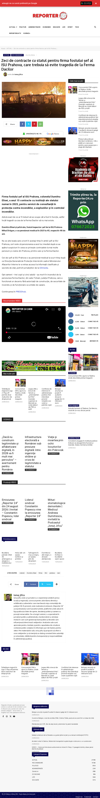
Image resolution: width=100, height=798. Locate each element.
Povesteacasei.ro (9, 539)
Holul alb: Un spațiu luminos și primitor (20, 556)
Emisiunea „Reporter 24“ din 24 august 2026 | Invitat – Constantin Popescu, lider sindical (10, 509)
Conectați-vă (93, 321)
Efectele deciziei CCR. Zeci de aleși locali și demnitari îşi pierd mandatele (55, 724)
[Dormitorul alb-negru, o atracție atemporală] (47, 547)
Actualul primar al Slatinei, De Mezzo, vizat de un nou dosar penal (82, 409)
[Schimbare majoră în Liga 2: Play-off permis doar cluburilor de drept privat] (7, 382)
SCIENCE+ (26, 33)
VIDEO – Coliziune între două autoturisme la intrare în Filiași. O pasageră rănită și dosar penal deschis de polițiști (62, 748)
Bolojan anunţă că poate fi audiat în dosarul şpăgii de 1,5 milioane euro (59, 396)
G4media (44, 268)
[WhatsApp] (40, 124)
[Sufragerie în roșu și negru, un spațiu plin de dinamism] (33, 547)
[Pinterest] (34, 124)
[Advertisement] (50, 42)
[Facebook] (22, 124)
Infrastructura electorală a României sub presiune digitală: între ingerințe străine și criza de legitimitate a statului (33, 451)
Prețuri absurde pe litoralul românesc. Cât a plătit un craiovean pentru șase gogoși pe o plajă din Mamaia (88, 143)
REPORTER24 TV (15, 33)
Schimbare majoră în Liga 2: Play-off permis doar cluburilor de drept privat (7, 394)
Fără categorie (73, 405)
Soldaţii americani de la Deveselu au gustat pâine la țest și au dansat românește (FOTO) (60, 735)
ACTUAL (12, 27)
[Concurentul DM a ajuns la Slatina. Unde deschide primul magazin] (20, 382)
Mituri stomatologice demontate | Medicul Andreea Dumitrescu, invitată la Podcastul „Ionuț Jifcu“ (56, 512)
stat (58, 573)
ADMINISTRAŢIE (34, 27)
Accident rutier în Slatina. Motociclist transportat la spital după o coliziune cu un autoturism (61, 741)
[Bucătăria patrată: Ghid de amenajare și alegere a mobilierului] (7, 547)
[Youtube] (14, 716)
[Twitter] (28, 124)
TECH (77, 27)
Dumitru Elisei (31, 573)
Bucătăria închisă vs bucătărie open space (59, 556)
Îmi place (94, 315)
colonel (22, 573)
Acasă (3, 48)
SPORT (70, 27)
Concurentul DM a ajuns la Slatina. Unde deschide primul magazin (20, 394)
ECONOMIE (47, 27)
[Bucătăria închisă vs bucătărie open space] (60, 547)
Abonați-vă (94, 341)
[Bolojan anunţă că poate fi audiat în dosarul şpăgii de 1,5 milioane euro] (60, 382)
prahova (52, 573)
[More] (56, 584)
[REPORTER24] (50, 15)
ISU (46, 573)
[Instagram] (7, 716)
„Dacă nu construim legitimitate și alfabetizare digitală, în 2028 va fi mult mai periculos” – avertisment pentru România (10, 453)
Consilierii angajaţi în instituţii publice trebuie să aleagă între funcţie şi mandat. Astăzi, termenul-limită (82, 443)
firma (40, 573)
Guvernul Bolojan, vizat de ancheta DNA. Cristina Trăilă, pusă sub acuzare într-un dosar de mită (63, 718)
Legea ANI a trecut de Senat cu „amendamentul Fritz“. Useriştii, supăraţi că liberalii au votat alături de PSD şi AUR (33, 399)
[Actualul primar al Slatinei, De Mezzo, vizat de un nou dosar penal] (83, 394)
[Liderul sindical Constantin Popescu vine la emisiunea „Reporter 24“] (34, 492)
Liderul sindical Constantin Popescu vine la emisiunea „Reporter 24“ (33, 508)
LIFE (63, 27)
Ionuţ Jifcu (18, 74)
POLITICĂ (22, 27)
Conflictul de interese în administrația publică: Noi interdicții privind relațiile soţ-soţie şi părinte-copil (47, 397)
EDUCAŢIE (56, 27)
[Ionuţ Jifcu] (5, 74)
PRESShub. (21, 291)
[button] (95, 27)
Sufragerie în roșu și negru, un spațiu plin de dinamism (33, 557)
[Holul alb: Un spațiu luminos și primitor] (20, 547)
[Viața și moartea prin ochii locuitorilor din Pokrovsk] (57, 429)
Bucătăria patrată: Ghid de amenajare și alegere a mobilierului (7, 558)
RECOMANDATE (17, 55)
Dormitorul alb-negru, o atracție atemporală (46, 556)
